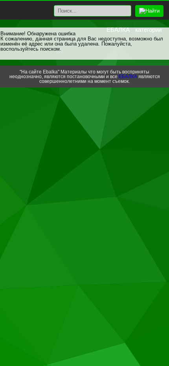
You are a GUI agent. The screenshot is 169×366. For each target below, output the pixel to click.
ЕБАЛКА (118, 29)
